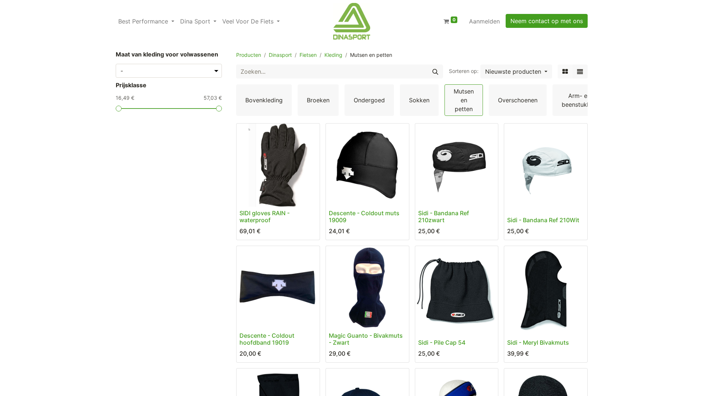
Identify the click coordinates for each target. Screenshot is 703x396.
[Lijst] (580, 71)
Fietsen (308, 55)
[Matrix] (565, 71)
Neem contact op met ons (546, 21)
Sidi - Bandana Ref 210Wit (543, 220)
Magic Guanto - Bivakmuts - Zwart (366, 339)
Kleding (333, 55)
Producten (248, 55)
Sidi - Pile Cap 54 (441, 342)
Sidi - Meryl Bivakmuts (538, 342)
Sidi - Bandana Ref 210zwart (443, 216)
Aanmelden (484, 21)
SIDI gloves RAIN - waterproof (264, 216)
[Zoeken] (435, 71)
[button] (516, 71)
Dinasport (280, 55)
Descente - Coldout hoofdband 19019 (266, 339)
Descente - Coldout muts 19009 (364, 216)
